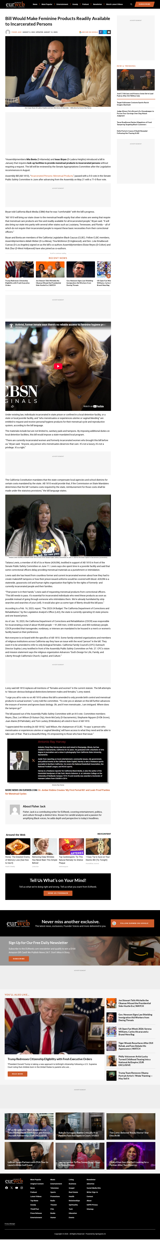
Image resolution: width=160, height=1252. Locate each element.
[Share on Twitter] (105, 32)
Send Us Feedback (58, 893)
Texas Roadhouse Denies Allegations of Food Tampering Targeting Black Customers (134, 123)
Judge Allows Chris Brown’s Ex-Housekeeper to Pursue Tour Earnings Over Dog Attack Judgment (135, 113)
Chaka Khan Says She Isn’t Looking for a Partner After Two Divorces (128, 1163)
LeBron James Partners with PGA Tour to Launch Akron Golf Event (28, 1163)
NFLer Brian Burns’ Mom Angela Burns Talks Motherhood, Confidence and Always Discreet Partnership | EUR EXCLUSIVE (29, 1132)
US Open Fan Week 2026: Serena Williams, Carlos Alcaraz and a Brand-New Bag (135, 1031)
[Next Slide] (108, 276)
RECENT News (58, 258)
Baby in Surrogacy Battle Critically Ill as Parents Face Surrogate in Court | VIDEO (79, 1134)
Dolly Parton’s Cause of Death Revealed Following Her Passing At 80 (132, 132)
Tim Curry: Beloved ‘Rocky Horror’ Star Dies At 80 (129, 1134)
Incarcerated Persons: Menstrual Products (52, 176)
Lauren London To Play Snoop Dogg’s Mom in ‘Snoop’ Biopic (79, 1163)
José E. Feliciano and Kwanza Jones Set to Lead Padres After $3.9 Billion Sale (135, 94)
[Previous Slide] (7, 276)
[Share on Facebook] (101, 32)
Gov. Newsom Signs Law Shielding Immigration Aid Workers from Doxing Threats (80, 283)
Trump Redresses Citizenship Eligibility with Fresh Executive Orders (17, 283)
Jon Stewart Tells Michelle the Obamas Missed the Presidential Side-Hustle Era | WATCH (48, 283)
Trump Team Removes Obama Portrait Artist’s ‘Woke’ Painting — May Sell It (136, 1075)
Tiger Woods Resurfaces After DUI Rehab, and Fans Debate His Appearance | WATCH (136, 1046)
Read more (19, 1074)
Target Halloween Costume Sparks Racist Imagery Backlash (133, 103)
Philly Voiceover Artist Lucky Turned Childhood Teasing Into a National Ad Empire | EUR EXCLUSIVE (134, 1060)
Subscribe (19, 959)
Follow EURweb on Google (134, 923)
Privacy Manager (10, 1224)
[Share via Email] (109, 32)
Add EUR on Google (90, 32)
